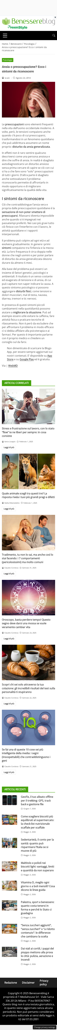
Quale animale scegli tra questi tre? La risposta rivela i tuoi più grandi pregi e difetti (28, 495)
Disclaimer (28, 982)
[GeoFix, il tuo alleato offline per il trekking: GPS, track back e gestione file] (9, 800)
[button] (54, 35)
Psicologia (7, 60)
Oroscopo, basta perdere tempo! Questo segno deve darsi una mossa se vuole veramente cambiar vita (26, 623)
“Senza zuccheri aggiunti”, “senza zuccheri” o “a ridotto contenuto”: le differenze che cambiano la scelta (38, 930)
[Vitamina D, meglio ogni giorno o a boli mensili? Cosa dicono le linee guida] (9, 886)
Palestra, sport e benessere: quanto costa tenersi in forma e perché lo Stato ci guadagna (37, 907)
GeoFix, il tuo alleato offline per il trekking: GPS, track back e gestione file (37, 800)
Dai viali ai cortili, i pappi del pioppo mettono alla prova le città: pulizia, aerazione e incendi (37, 954)
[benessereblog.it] (28, 23)
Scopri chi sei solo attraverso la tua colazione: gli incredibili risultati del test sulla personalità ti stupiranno (28, 688)
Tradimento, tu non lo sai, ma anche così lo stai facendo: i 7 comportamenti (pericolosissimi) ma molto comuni (27, 558)
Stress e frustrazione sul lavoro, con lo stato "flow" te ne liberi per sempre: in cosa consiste (28, 432)
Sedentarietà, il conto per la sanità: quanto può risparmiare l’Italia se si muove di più (37, 845)
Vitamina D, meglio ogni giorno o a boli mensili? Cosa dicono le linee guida (38, 886)
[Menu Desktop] (5, 35)
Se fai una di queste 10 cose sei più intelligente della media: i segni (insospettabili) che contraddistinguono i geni (26, 755)
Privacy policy (44, 982)
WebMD (13, 365)
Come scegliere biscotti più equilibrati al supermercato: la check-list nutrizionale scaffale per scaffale (37, 822)
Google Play (27, 359)
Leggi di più (9, 447)
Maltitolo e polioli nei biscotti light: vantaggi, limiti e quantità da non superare (37, 866)
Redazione (10, 982)
